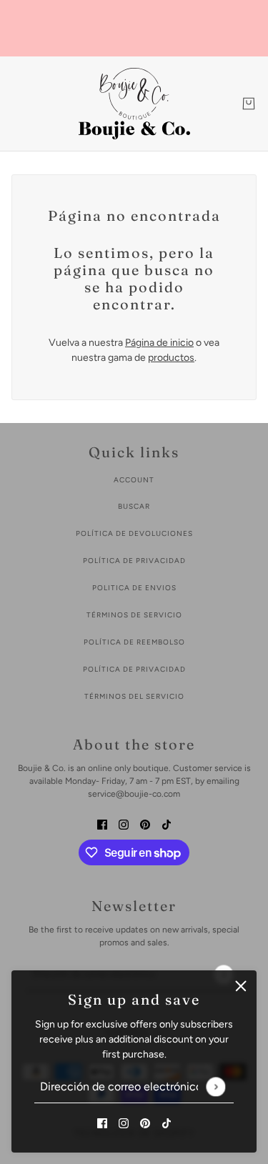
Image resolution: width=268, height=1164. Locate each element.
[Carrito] (249, 103)
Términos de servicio (134, 615)
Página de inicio (159, 343)
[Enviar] (215, 1086)
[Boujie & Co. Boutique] (134, 103)
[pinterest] (145, 1122)
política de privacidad (134, 560)
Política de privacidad (134, 669)
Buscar (134, 506)
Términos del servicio (134, 696)
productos (171, 358)
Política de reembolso (134, 642)
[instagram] (123, 1122)
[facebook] (102, 1122)
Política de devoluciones (134, 533)
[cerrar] (241, 986)
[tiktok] (166, 1122)
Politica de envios (134, 587)
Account (134, 479)
